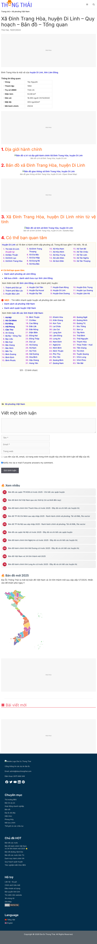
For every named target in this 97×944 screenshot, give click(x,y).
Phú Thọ (56, 354)
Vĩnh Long (81, 357)
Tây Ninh (81, 332)
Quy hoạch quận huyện (14, 862)
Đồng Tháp (34, 338)
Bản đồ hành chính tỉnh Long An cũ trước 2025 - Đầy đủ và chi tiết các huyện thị (42, 564)
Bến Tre (8, 351)
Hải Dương (34, 354)
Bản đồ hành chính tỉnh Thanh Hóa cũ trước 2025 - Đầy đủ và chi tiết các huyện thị (43, 508)
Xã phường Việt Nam (21, 11)
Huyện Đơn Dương (61, 293)
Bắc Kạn (9, 342)
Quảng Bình (58, 360)
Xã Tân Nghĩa (83, 258)
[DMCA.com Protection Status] (12, 906)
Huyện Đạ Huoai (36, 290)
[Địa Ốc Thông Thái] (16, 4)
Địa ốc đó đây (10, 813)
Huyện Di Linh (8, 245)
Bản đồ (7, 809)
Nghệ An (57, 345)
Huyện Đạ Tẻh (35, 293)
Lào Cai (56, 329)
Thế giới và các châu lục (14, 826)
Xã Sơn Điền (58, 261)
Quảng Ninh (82, 320)
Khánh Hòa (58, 317)
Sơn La (80, 329)
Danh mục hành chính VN (14, 858)
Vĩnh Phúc (81, 360)
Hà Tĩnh (32, 351)
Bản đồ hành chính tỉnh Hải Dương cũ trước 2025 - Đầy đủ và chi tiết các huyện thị (43, 548)
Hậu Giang (34, 360)
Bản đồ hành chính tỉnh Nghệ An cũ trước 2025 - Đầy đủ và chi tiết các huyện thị (42, 540)
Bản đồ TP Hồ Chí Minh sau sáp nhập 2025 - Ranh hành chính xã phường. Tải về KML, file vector (49, 516)
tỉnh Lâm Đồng (51, 72)
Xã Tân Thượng (83, 261)
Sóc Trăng (81, 326)
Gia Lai (32, 342)
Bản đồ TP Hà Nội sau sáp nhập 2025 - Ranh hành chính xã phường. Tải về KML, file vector (46, 524)
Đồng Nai (33, 335)
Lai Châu (57, 326)
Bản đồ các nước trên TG (14, 855)
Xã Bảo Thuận (11, 255)
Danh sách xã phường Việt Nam (19, 304)
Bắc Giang (10, 345)
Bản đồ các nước (11, 843)
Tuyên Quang (83, 354)
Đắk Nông (33, 329)
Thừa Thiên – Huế (84, 345)
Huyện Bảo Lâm (12, 293)
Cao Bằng (33, 323)
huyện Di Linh (36, 72)
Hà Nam (32, 348)
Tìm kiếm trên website (13, 895)
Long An (56, 338)
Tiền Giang (81, 348)
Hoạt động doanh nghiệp (14, 806)
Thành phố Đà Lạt (13, 287)
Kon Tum (57, 323)
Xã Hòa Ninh (58, 252)
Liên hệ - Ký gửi (11, 882)
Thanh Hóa (82, 342)
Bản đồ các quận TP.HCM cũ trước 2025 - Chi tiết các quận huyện (36, 492)
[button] (93, 4)
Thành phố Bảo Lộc (14, 290)
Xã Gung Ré (34, 261)
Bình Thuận (34, 317)
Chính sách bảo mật (12, 885)
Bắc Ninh (9, 348)
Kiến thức (8, 816)
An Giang (9, 333)
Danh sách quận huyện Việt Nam (20, 308)
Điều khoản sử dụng (12, 888)
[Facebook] (7, 783)
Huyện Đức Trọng (85, 287)
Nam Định (57, 342)
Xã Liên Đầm (58, 258)
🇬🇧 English (9, 923)
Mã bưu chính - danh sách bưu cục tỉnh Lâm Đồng (28, 278)
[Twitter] (11, 783)
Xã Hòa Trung (59, 255)
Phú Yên (56, 357)
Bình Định (9, 357)
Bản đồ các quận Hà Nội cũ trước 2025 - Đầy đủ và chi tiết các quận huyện (40, 532)
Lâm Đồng (57, 335)
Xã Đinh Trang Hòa (13, 261)
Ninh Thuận (58, 351)
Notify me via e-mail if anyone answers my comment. (28, 463)
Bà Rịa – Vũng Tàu (13, 336)
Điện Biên (33, 332)
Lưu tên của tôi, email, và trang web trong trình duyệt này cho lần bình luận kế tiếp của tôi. (47, 457)
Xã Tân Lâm (82, 255)
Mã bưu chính (10, 823)
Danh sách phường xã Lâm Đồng (20, 274)
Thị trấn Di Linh (12, 249)
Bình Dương (10, 354)
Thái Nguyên (82, 338)
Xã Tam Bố (81, 249)
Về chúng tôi (9, 898)
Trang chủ (5, 11)
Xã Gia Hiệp (34, 257)
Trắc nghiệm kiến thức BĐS (15, 865)
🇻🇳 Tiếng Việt (10, 920)
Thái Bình (81, 335)
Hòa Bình (33, 357)
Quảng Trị (81, 323)
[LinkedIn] (19, 783)
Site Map (8, 902)
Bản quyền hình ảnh (12, 892)
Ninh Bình (57, 348)
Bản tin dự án (10, 803)
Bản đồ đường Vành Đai (14, 852)
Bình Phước (10, 360)
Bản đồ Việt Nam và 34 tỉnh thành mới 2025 (27, 556)
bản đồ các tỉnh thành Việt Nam (27, 313)
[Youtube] (15, 783)
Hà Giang (33, 345)
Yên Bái (80, 363)
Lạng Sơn (57, 332)
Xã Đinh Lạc (10, 258)
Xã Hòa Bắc (34, 264)
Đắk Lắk (32, 326)
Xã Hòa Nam (58, 249)
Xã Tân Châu (82, 252)
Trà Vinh (80, 351)
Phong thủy (9, 819)
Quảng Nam (58, 363)
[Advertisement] (48, 50)
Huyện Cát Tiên (36, 287)
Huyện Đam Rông (61, 287)
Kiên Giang (58, 320)
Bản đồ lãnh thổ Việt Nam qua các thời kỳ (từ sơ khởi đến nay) (34, 500)
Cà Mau (32, 320)
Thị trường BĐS (11, 800)
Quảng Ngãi (82, 317)
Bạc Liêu (9, 339)
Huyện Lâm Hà (83, 293)
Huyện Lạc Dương (85, 290)
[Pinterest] (23, 783)
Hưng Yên (33, 363)
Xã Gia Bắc (34, 254)
